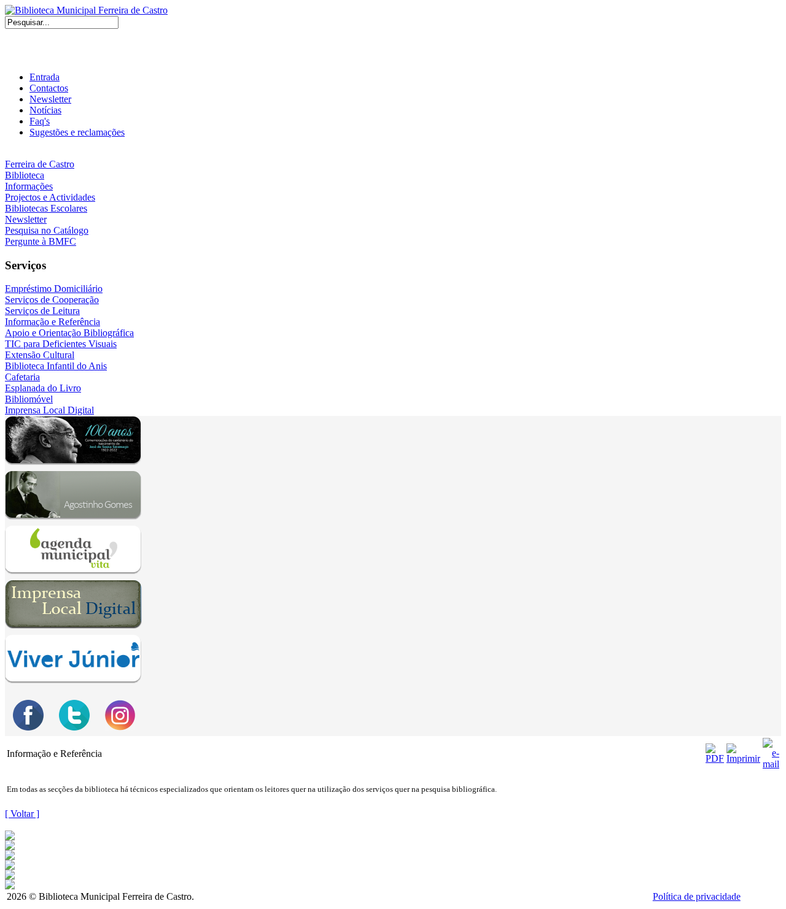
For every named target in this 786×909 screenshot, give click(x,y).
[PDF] (715, 750)
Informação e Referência (52, 321)
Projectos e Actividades (50, 197)
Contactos (48, 88)
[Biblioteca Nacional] (10, 847)
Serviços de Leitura (42, 310)
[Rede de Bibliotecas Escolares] (10, 866)
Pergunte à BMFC (40, 241)
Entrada (44, 77)
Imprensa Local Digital (49, 410)
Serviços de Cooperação (52, 299)
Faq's (39, 121)
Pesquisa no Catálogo (46, 230)
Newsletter (50, 99)
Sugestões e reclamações (77, 132)
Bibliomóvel (29, 399)
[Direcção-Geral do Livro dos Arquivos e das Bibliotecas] (10, 886)
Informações (29, 186)
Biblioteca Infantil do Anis (56, 366)
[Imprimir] (743, 750)
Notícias (45, 110)
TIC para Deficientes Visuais (61, 344)
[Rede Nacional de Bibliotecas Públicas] (10, 876)
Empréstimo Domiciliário (54, 288)
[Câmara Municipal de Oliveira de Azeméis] (10, 837)
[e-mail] (771, 750)
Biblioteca (24, 175)
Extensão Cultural (39, 355)
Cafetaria (22, 377)
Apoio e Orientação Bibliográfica (69, 333)
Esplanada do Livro (43, 388)
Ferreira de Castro (39, 164)
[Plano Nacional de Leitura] (10, 856)
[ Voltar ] (22, 813)
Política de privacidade (697, 896)
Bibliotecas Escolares (46, 208)
